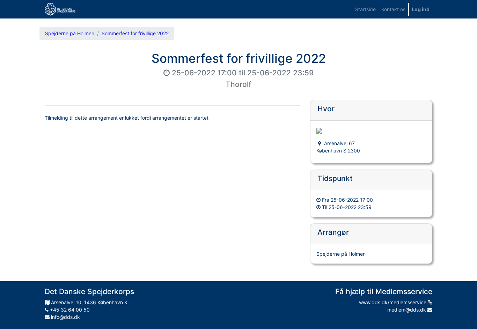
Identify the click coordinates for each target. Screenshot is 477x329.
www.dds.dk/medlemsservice (393, 302)
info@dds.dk (65, 317)
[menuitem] (365, 9)
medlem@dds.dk (407, 310)
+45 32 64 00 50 (69, 310)
